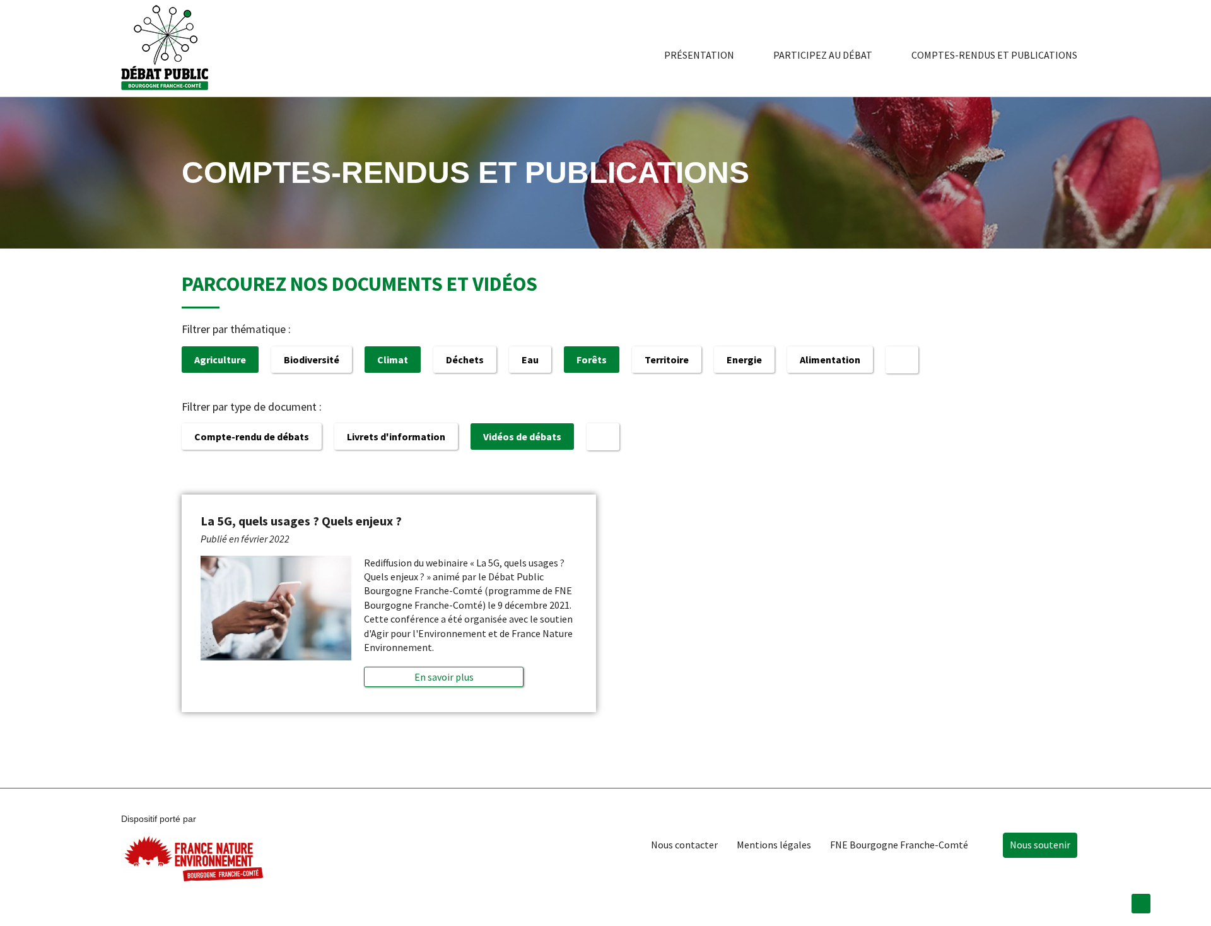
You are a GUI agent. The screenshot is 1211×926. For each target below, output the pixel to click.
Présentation (699, 55)
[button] (444, 677)
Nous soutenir (1040, 844)
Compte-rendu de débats (251, 436)
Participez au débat (822, 55)
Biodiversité (311, 359)
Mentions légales (774, 844)
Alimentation (830, 359)
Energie (744, 359)
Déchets (465, 359)
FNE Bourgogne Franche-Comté (899, 844)
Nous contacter (684, 844)
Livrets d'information (396, 436)
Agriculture (220, 359)
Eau (530, 359)
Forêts (591, 359)
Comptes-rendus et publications (994, 55)
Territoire (667, 359)
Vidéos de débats (522, 436)
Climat (392, 359)
